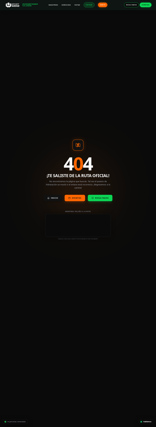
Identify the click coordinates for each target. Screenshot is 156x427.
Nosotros (53, 5)
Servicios (66, 5)
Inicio (54, 198)
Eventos (145, 5)
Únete (102, 5)
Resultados (131, 5)
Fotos (77, 5)
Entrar (89, 5)
